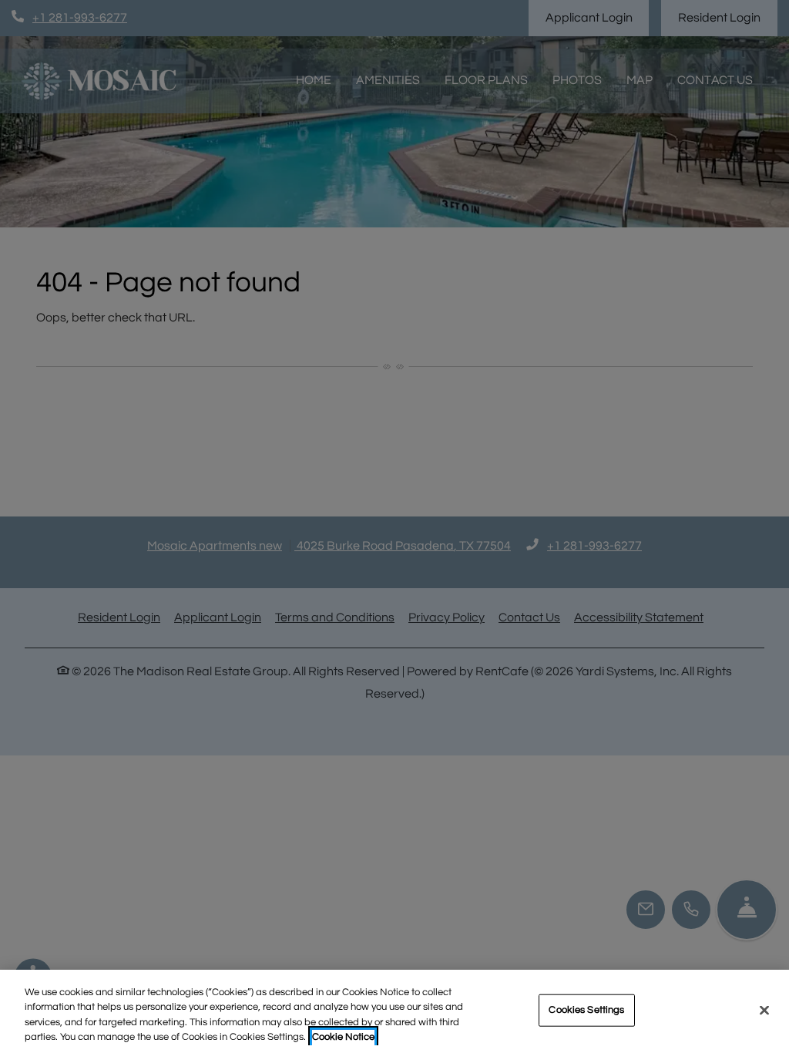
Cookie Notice (343, 1036)
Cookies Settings (586, 1009)
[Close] (764, 1010)
